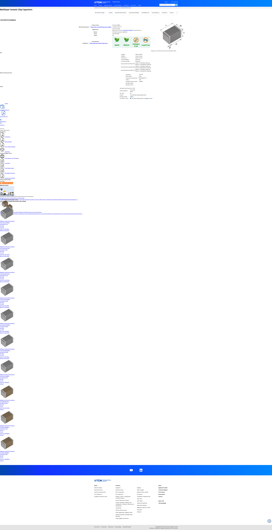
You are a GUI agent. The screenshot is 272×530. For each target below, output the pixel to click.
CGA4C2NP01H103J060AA (127, 30)
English (166, 2)
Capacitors (105, 7)
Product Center (116, 1)
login (146, 98)
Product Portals (100, 7)
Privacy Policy (104, 527)
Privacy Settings (118, 527)
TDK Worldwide (174, 2)
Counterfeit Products (127, 527)
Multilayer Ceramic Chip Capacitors (115, 7)
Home (95, 7)
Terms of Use (97, 527)
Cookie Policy (110, 527)
